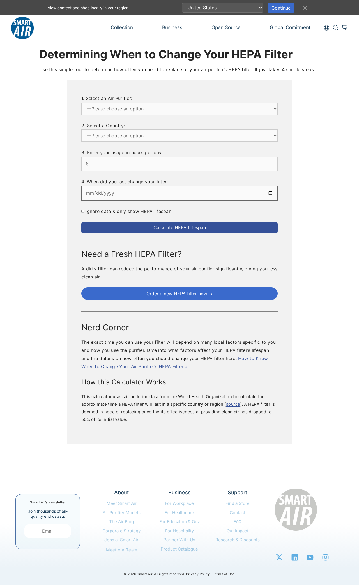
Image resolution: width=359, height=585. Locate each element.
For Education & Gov (179, 521)
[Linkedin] (294, 557)
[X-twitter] (279, 557)
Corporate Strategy (121, 530)
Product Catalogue (179, 549)
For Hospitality (179, 530)
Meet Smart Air (122, 503)
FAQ (237, 521)
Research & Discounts (237, 539)
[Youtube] (310, 557)
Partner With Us (179, 539)
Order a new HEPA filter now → (179, 293)
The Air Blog (121, 521)
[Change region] (326, 28)
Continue (281, 8)
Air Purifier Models (122, 512)
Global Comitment (290, 27)
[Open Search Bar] (335, 28)
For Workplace (179, 503)
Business (172, 27)
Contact (237, 512)
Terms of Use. (224, 574)
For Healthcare (179, 512)
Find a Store (237, 503)
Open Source (226, 27)
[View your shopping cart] (344, 28)
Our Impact (237, 530)
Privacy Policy (198, 574)
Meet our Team (121, 549)
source (233, 404)
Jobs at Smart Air (121, 539)
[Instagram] (325, 557)
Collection (122, 27)
